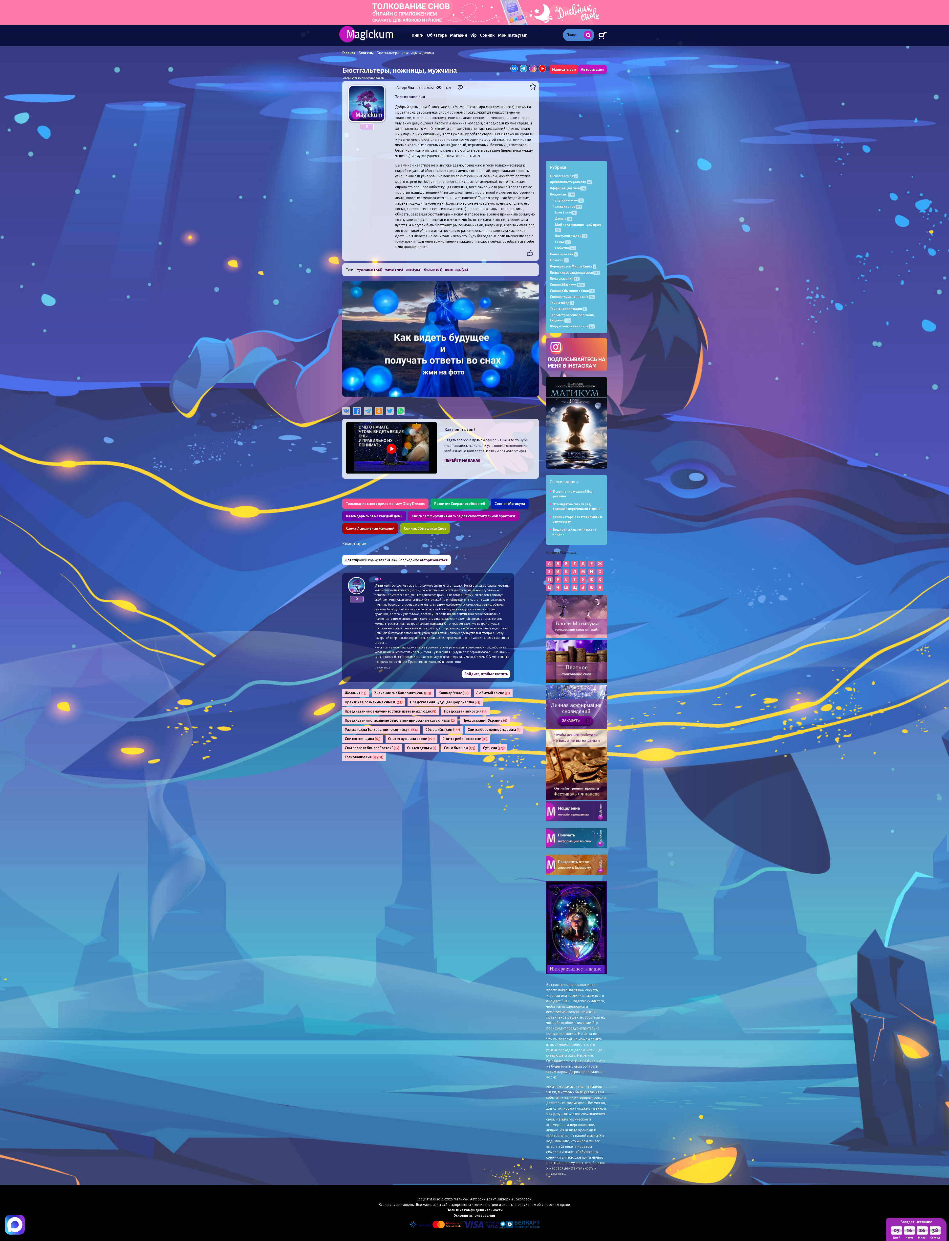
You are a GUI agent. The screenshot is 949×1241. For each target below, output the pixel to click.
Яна (411, 88)
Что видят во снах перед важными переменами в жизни (577, 506)
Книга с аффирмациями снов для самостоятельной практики (463, 516)
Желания (356, 693)
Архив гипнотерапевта (570, 182)
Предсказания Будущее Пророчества (445, 702)
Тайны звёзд (561, 303)
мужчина (369, 270)
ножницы (456, 270)
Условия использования (474, 1215)
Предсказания (564, 278)
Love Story (565, 212)
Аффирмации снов (567, 188)
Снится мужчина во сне (411, 739)
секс (414, 270)
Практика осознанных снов (574, 272)
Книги (417, 35)
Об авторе (437, 35)
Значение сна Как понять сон (402, 693)
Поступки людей (570, 236)
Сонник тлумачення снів (572, 297)
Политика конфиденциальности (475, 1210)
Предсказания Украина (484, 720)
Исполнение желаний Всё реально (573, 494)
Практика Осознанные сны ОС (374, 702)
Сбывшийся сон (442, 730)
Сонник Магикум (567, 284)
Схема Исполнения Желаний (370, 528)
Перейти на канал (462, 460)
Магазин (458, 35)
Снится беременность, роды (494, 730)
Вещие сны (562, 194)
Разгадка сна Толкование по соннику (381, 730)
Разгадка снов (566, 206)
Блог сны (366, 53)
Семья (562, 242)
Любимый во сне (493, 693)
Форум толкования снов (572, 326)
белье (433, 270)
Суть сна (494, 748)
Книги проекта (563, 254)
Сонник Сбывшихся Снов (425, 528)
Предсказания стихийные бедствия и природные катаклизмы (400, 720)
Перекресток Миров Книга (572, 266)
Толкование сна (364, 757)
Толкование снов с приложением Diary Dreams (385, 504)
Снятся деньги (421, 748)
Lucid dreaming (563, 176)
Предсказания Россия (466, 711)
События (565, 248)
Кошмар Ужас (454, 693)
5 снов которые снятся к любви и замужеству (577, 519)
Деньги (563, 218)
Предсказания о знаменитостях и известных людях (390, 711)
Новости (559, 260)
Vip (473, 35)
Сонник (487, 35)
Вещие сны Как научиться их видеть (574, 532)
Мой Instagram (512, 35)
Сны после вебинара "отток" (372, 748)
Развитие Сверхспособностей (459, 504)
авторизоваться (434, 560)
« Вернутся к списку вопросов (363, 78)
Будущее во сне (567, 200)
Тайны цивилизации (567, 309)
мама (394, 270)
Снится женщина (363, 739)
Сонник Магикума (510, 504)
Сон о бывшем (459, 748)
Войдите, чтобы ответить (486, 674)
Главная (349, 53)
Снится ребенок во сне (465, 739)
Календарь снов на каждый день (374, 516)
